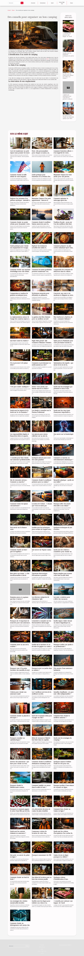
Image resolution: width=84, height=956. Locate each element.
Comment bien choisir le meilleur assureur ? (62, 716)
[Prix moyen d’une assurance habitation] (64, 660)
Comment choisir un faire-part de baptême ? (19, 550)
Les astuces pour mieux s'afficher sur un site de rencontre (40, 436)
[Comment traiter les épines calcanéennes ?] (20, 496)
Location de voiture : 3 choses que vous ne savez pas (42, 504)
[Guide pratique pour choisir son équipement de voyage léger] (20, 238)
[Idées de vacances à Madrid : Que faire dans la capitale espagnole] (42, 730)
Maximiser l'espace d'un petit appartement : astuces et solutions (41, 200)
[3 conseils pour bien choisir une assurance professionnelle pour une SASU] (20, 450)
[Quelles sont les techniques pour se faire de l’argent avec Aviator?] (42, 519)
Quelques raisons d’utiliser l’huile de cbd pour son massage (62, 763)
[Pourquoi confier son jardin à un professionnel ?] (64, 636)
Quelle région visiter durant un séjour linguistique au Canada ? (63, 622)
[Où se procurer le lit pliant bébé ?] (20, 355)
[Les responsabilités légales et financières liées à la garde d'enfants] (20, 426)
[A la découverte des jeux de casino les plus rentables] (42, 801)
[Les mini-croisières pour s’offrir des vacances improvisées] (64, 589)
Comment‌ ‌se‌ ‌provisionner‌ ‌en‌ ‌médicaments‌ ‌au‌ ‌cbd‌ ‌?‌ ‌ (41, 364)
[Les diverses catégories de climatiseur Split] (42, 589)
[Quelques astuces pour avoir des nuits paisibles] (42, 450)
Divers (71, 3)
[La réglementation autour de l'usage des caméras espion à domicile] (20, 309)
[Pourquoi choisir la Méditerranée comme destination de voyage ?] (20, 777)
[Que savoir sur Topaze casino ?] (42, 541)
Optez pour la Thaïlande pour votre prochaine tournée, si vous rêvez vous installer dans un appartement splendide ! (64, 343)
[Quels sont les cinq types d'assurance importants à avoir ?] (64, 402)
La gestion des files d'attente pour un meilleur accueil (41, 318)
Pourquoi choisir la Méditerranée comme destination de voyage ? (18, 787)
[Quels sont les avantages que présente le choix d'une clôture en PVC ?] (64, 378)
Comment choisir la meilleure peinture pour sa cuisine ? (41, 481)
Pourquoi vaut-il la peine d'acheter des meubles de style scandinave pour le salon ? (20, 670)
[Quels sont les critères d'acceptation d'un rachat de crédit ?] (64, 823)
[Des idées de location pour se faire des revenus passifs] (42, 869)
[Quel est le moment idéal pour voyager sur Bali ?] (42, 707)
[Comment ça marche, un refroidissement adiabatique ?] (64, 450)
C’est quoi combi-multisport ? (20, 387)
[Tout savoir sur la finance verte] (20, 519)
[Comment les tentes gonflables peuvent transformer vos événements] (42, 261)
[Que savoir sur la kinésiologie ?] (64, 426)
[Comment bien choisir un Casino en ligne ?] (64, 801)
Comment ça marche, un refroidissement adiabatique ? (63, 458)
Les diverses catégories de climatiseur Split (40, 598)
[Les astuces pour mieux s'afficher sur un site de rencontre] (42, 426)
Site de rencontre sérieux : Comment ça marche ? (18, 481)
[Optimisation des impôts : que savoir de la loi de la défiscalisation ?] (64, 355)
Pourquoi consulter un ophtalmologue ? (17, 739)
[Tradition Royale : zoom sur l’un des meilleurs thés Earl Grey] (64, 214)
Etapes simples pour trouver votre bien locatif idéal (63, 574)
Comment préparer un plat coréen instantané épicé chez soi (63, 247)
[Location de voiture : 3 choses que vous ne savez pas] (42, 496)
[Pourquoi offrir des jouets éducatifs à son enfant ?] (64, 496)
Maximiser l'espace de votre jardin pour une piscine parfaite (63, 176)
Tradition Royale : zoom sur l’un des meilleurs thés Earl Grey (63, 224)
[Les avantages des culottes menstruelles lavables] (20, 893)
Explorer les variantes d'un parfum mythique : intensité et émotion (20, 200)
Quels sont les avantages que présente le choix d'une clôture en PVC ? (63, 388)
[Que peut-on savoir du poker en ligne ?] (20, 847)
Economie (33, 3)
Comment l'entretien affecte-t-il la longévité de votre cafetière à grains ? (64, 153)
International (42, 3)
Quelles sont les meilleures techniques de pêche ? (68, 55)
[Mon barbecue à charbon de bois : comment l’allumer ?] (64, 309)
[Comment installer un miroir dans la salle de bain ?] (42, 777)
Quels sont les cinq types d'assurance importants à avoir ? (62, 412)
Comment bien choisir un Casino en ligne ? (62, 810)
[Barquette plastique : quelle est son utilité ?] (64, 472)
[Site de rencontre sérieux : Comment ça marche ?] (20, 472)
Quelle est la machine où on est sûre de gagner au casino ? (42, 645)
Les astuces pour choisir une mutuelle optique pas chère (68, 117)
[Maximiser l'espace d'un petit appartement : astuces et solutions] (42, 190)
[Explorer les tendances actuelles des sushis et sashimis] (42, 238)
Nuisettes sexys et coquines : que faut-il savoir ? (19, 598)
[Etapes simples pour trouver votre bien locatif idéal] (64, 565)
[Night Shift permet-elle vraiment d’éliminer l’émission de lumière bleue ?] (42, 332)
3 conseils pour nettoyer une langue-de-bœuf (67, 35)
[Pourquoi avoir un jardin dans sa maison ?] (42, 660)
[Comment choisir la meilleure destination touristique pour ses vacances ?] (42, 753)
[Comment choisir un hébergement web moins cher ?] (20, 915)
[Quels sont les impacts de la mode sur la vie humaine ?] (20, 402)
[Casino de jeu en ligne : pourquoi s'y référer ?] (64, 847)
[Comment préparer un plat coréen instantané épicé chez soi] (64, 238)
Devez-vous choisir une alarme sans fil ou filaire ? (40, 387)
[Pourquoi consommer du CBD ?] (42, 847)
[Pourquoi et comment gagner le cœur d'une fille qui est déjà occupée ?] (20, 801)
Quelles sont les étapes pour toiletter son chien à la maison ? (68, 76)
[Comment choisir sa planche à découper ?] (20, 707)
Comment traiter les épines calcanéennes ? (19, 504)
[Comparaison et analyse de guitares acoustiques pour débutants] (20, 285)
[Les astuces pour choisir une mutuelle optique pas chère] (68, 108)
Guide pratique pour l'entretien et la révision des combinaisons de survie (41, 176)
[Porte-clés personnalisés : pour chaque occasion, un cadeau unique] (42, 143)
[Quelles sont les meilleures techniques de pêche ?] (68, 45)
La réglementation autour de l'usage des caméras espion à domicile (19, 319)
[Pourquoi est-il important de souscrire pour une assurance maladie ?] (20, 613)
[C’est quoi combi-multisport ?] (20, 378)
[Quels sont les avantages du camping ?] (64, 730)
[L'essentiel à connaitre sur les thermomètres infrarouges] (42, 613)
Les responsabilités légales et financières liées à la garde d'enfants (19, 436)
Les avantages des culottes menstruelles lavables (18, 902)
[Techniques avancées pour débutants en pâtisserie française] (42, 285)
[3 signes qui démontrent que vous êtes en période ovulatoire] (68, 87)
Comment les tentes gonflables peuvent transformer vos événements (42, 271)
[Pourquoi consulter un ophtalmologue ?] (20, 730)
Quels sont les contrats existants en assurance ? (18, 832)
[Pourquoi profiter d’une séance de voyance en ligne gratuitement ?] (64, 777)
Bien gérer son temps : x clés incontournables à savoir (19, 574)
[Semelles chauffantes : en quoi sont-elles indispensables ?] (64, 684)
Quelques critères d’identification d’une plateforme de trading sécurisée (61, 880)
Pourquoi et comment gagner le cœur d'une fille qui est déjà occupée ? (20, 811)
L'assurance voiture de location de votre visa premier (39, 833)
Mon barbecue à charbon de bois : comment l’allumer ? (63, 318)
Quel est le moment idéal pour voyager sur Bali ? (42, 716)
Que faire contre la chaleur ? (19, 341)
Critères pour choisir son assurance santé (18, 693)
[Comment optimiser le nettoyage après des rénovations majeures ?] (64, 190)
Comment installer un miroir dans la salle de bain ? (41, 786)
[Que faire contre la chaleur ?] (20, 332)
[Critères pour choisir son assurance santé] (20, 684)
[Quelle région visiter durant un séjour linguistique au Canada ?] (64, 613)
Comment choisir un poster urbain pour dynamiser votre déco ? (20, 224)
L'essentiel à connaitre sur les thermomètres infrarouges (41, 622)
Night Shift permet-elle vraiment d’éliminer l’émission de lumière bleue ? (42, 342)
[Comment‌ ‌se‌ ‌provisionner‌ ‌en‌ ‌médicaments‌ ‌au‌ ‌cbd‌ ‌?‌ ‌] (42, 355)
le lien (47, 59)
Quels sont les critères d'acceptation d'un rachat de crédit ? (63, 833)
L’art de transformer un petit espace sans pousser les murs (20, 152)
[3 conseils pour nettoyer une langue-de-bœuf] (68, 26)
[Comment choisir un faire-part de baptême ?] (20, 541)
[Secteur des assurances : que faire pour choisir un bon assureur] (20, 753)
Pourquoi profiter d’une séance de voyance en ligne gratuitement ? (64, 787)
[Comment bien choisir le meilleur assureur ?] (64, 707)
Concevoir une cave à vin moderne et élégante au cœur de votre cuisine (63, 295)
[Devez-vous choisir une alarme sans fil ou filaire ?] (42, 378)
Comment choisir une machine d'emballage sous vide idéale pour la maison (20, 271)
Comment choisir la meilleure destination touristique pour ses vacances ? (41, 763)
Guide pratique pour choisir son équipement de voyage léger (19, 247)
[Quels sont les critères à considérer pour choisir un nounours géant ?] (64, 541)
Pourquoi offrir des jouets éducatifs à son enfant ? (62, 504)
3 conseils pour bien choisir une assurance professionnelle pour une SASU (20, 459)
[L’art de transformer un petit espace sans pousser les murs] (20, 143)
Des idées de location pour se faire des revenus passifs (41, 878)
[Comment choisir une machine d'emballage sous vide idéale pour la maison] (20, 261)
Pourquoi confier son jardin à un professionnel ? (63, 645)
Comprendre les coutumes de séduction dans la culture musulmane (63, 271)
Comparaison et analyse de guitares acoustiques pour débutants (19, 295)
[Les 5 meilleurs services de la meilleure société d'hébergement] (42, 684)
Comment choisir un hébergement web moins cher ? (20, 925)
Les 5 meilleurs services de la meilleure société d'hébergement (41, 694)
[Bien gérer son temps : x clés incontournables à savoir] (20, 565)
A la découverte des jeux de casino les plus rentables (41, 810)
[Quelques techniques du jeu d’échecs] (64, 519)
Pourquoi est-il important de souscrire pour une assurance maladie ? (20, 622)
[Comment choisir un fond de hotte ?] (20, 869)
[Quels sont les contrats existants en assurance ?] (20, 823)
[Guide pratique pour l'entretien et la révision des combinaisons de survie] (42, 166)
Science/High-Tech (62, 2)
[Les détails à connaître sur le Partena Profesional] (42, 402)
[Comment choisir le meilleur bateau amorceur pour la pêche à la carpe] (42, 214)
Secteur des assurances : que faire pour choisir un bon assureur (19, 763)
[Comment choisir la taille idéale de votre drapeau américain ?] (20, 166)
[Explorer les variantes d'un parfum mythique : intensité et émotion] (20, 190)
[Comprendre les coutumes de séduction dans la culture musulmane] (64, 261)
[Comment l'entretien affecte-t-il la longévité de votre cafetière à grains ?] (64, 143)
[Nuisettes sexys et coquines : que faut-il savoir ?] (20, 589)
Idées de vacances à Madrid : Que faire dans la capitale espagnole (41, 740)
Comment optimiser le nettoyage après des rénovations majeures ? (61, 200)
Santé (52, 3)
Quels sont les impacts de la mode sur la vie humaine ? (19, 411)
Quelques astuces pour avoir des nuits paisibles (41, 458)
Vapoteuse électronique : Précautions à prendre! (40, 574)
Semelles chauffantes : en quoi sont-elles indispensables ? (63, 693)
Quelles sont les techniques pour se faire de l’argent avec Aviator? (41, 529)
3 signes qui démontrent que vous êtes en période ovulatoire (67, 97)
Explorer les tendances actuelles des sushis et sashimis (39, 247)
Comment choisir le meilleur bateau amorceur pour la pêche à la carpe (41, 224)
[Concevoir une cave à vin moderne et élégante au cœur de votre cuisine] (64, 285)
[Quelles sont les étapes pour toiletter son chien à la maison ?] (68, 66)
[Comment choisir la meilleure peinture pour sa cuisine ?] (42, 472)
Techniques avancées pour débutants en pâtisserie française (40, 295)
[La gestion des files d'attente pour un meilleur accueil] (42, 309)
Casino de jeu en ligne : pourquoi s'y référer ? (61, 856)
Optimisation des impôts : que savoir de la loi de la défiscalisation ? (63, 365)
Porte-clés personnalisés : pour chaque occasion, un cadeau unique (40, 153)
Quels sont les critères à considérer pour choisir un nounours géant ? (62, 551)
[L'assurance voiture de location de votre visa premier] (42, 823)
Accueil (9, 10)
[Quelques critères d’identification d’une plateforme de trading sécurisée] (64, 869)
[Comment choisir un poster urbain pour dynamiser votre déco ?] (20, 214)
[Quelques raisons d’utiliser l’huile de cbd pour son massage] (64, 753)
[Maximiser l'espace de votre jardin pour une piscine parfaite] (64, 166)
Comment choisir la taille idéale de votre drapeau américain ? (18, 176)
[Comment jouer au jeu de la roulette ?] (20, 636)
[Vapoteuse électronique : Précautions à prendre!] (42, 565)
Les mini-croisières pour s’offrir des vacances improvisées (62, 599)
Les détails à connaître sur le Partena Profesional (41, 411)
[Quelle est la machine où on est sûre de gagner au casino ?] (42, 636)
